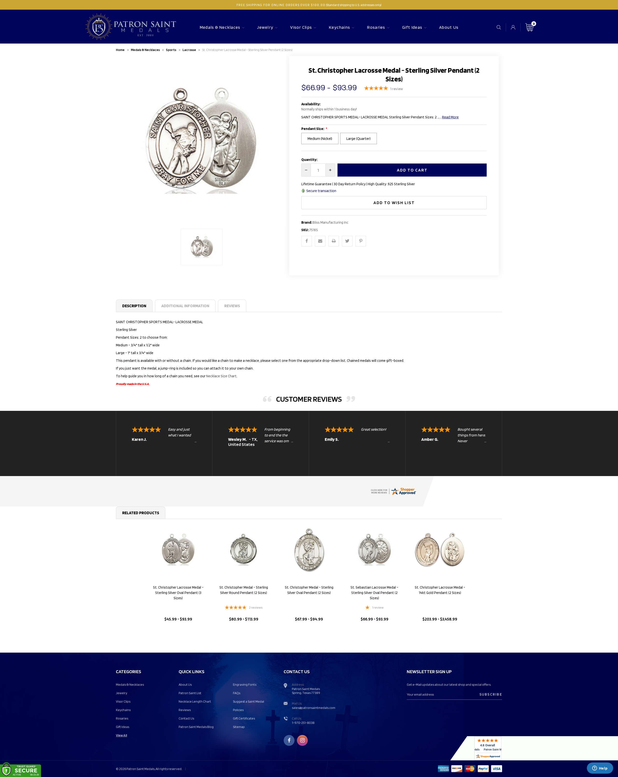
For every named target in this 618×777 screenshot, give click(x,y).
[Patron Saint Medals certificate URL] (393, 491)
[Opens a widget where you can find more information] (600, 769)
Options (178, 631)
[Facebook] (306, 241)
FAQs (236, 693)
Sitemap (239, 727)
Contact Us (186, 718)
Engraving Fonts (244, 684)
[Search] (499, 27)
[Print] (333, 241)
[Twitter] (347, 241)
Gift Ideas (412, 27)
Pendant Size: (313, 129)
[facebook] (289, 740)
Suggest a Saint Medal (248, 701)
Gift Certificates (244, 718)
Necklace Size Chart (221, 376)
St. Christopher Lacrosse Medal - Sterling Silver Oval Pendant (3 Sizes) (178, 592)
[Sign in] (513, 27)
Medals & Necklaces (220, 27)
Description (134, 305)
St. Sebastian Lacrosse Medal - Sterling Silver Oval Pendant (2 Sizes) (374, 592)
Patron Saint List (190, 693)
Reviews (232, 305)
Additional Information (185, 305)
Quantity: (309, 159)
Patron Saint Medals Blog (196, 727)
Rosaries (376, 27)
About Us (448, 27)
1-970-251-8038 (303, 723)
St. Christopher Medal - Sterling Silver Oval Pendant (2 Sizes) (309, 590)
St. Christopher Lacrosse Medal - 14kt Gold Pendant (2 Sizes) (440, 590)
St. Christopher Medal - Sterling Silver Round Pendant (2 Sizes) (243, 590)
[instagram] (302, 740)
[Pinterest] (360, 241)
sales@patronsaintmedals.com (313, 708)
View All (121, 735)
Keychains (339, 27)
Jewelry (265, 27)
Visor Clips (301, 27)
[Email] (320, 241)
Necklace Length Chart (195, 701)
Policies (238, 710)
